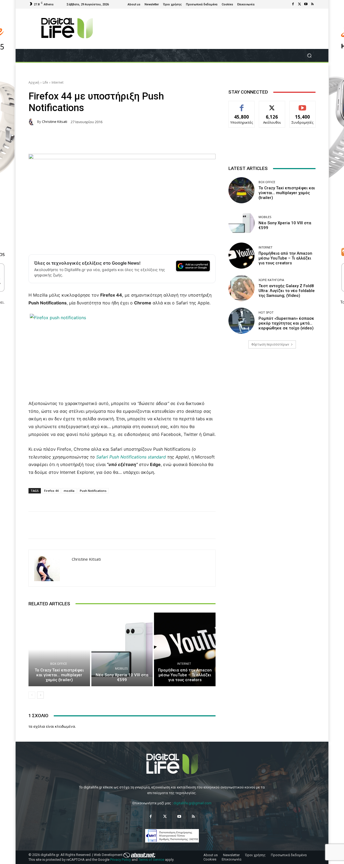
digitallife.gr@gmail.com (192, 803)
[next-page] (40, 695)
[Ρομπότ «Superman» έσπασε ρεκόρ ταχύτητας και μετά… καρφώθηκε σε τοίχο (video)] (241, 321)
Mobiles (121, 668)
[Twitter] (299, 4)
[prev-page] (31, 695)
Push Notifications (93, 491)
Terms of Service (151, 860)
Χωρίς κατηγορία (271, 279)
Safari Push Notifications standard (131, 457)
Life (45, 82)
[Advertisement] (272, 395)
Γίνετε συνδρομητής (302, 107)
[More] (274, 525)
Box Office (58, 663)
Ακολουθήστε (272, 105)
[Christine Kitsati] (32, 121)
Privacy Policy (120, 860)
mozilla (69, 491)
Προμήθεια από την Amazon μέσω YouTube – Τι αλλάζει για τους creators (185, 675)
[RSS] (312, 4)
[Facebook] (293, 4)
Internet (57, 82)
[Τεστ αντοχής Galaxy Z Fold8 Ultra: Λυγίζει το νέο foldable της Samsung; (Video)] (241, 288)
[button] (309, 55)
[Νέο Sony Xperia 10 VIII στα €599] (122, 649)
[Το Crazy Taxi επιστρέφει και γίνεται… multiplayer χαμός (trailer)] (59, 649)
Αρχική (33, 82)
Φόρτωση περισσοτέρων (270, 344)
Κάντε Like (241, 105)
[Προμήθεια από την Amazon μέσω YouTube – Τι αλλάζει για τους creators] (185, 649)
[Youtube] (306, 4)
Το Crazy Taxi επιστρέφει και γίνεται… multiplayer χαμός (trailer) (59, 675)
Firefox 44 (51, 491)
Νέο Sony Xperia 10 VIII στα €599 (122, 677)
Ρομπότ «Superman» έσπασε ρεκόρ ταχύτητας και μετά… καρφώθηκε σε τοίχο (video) (286, 323)
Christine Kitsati (54, 121)
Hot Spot (266, 312)
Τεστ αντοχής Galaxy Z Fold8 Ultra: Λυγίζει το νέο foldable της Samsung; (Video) (287, 290)
